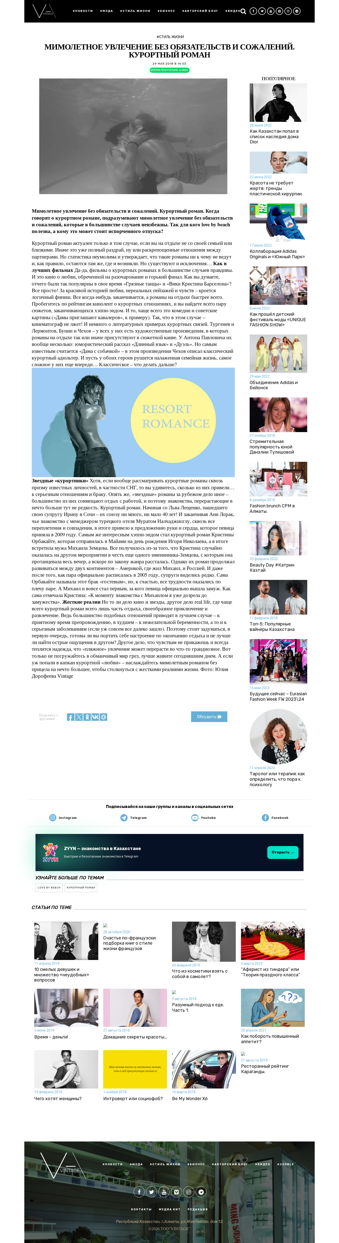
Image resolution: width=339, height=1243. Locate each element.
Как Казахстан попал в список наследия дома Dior (274, 137)
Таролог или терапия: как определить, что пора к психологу (277, 779)
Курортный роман (81, 887)
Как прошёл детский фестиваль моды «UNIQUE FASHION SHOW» (278, 320)
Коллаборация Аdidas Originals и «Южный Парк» (277, 254)
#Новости (83, 11)
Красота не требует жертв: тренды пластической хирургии (276, 188)
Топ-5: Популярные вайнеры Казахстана (272, 627)
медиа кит (170, 1209)
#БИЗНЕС (196, 1164)
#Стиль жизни (135, 11)
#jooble (285, 1164)
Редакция (198, 1209)
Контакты (141, 1209)
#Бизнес (166, 11)
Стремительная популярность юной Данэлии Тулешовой (272, 447)
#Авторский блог (200, 11)
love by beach (49, 887)
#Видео (232, 11)
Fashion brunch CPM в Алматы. (272, 508)
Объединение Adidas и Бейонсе (274, 385)
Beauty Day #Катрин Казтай (272, 568)
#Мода (106, 11)
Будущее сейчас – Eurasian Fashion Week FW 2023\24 (278, 696)
